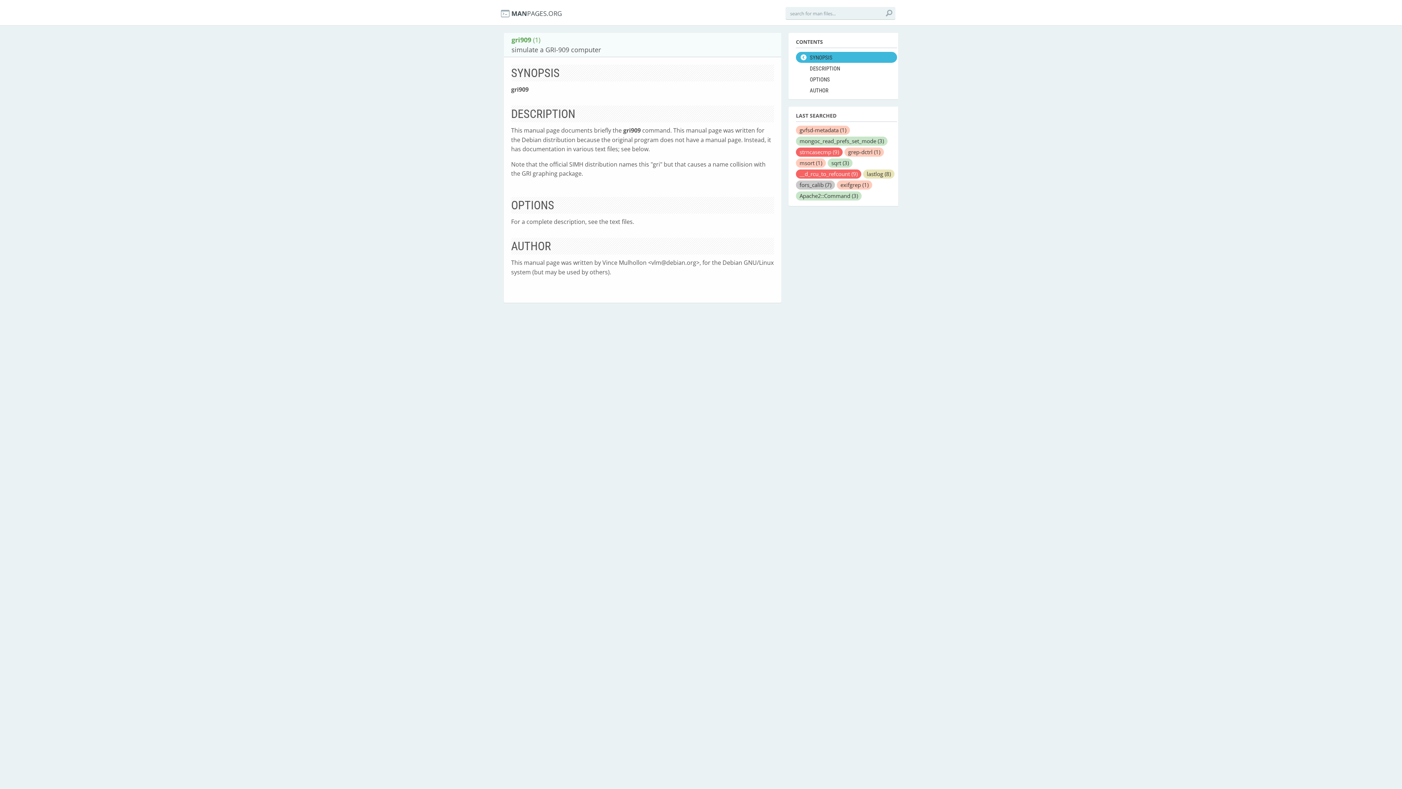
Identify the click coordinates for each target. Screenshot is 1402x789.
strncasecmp (819, 152)
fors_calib (815, 184)
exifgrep (854, 184)
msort (811, 163)
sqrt (840, 163)
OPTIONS (820, 79)
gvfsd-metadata (823, 130)
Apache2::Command (829, 195)
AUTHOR (819, 90)
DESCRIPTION (825, 68)
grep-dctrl (864, 152)
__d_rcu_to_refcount (829, 174)
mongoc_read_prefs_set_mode (842, 141)
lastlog (879, 174)
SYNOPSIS (821, 57)
